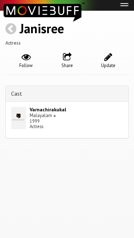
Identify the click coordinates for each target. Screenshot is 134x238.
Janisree (42, 28)
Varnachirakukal (48, 109)
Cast (16, 93)
